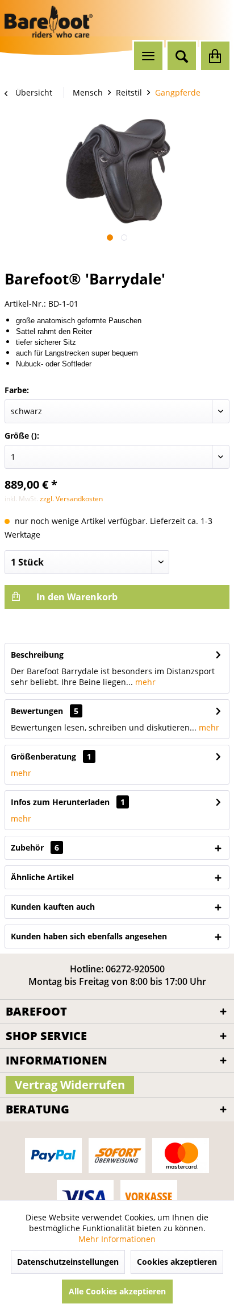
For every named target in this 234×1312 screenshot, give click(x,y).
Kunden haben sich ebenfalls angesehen (89, 936)
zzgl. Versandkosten (71, 499)
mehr (144, 681)
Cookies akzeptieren (177, 1261)
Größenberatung (43, 756)
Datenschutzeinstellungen (68, 1261)
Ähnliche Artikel (42, 877)
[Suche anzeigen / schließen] (182, 56)
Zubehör (35, 847)
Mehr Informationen (117, 1238)
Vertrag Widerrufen (70, 1084)
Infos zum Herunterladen (60, 802)
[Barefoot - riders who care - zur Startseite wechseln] (49, 22)
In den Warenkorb (76, 597)
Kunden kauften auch (53, 906)
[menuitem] (148, 56)
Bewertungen (37, 710)
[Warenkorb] (215, 56)
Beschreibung (37, 654)
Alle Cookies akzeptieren (117, 1291)
